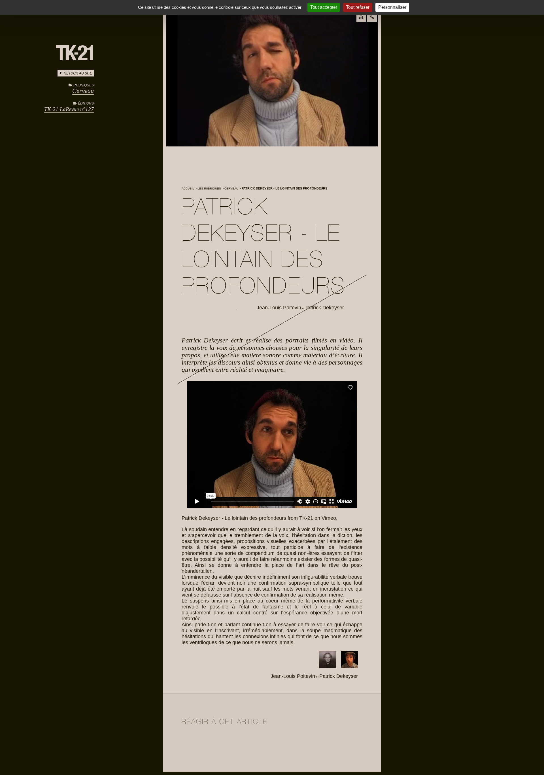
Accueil (188, 188)
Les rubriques (209, 188)
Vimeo (329, 518)
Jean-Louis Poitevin (279, 307)
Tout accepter (323, 7)
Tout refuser (357, 7)
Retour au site (78, 73)
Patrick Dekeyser (324, 307)
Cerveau (83, 90)
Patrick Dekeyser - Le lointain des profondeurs (234, 518)
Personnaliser (392, 7)
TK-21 (306, 518)
